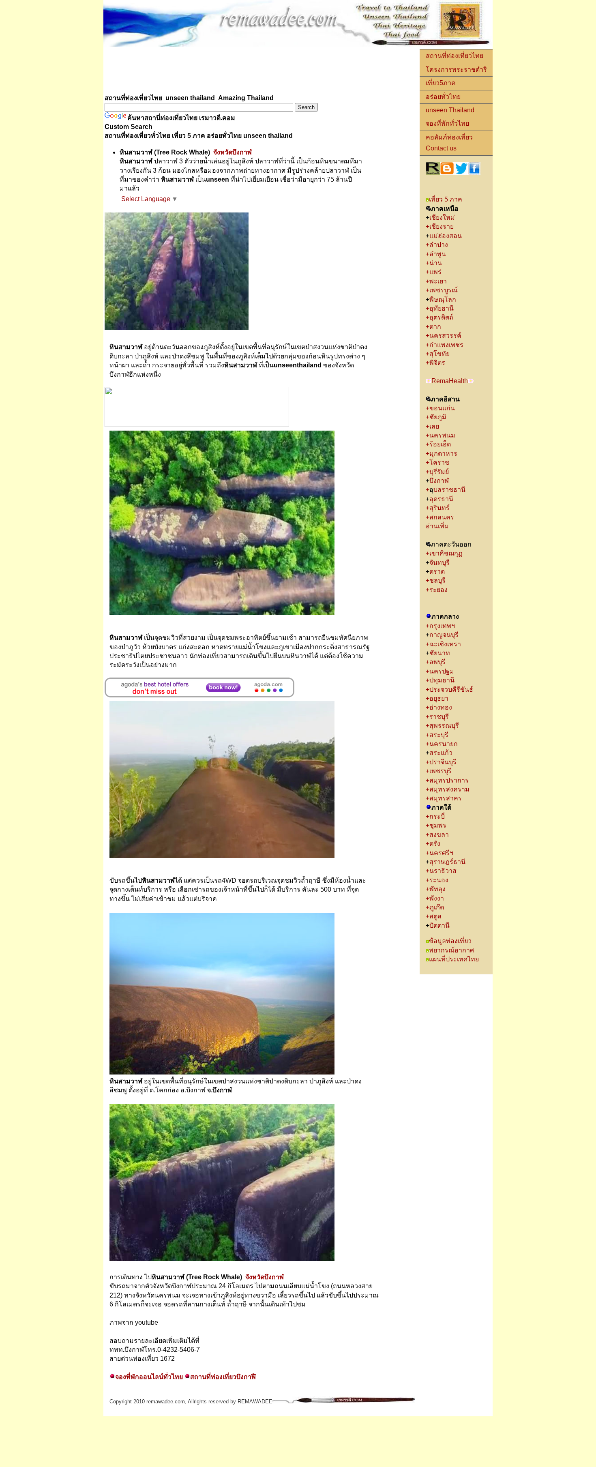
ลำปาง (438, 244)
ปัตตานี (440, 925)
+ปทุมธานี (440, 680)
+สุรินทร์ (438, 507)
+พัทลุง (436, 889)
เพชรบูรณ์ (443, 290)
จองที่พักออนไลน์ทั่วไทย (149, 1376)
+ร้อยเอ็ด (438, 444)
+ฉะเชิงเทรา (443, 644)
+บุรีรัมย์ (438, 471)
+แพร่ (434, 271)
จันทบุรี (439, 562)
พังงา (436, 898)
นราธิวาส (443, 870)
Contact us (441, 148)
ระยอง (438, 589)
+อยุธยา (437, 698)
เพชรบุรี (440, 771)
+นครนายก (442, 743)
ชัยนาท (439, 653)
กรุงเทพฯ (442, 625)
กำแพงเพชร (446, 344)
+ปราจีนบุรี (441, 762)
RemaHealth (449, 380)
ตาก (435, 326)
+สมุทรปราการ (447, 780)
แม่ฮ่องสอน (446, 235)
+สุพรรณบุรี (442, 725)
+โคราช (437, 462)
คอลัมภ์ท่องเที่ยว (449, 137)
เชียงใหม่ (442, 217)
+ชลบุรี (436, 580)
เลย (434, 426)
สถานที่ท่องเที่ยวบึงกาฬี (223, 1376)
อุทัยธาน (441, 308)
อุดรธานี (441, 498)
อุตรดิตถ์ (441, 317)
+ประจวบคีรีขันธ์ (449, 689)
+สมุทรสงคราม (448, 789)
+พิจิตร (435, 362)
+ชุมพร (436, 825)
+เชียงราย (440, 226)
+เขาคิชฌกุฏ (444, 553)
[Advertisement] (251, 71)
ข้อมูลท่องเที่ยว (450, 940)
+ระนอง (437, 880)
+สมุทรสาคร (444, 798)
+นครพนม (440, 435)
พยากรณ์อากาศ (451, 950)
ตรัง (435, 843)
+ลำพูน (436, 254)
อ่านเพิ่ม (438, 526)
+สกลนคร (441, 517)
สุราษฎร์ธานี (447, 861)
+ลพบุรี (437, 661)
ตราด (437, 571)
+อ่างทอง (439, 707)
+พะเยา (436, 281)
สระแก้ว (440, 752)
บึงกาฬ (439, 480)
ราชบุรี (439, 716)
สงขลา (439, 834)
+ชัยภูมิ (436, 417)
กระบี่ (437, 816)
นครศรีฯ (441, 852)
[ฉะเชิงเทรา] (463, 644)
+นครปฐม (440, 671)
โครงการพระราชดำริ (456, 69)
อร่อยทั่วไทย (443, 96)
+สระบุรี (437, 734)
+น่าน (434, 263)
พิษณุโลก (442, 299)
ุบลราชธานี (449, 489)
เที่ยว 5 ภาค (445, 199)
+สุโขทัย (438, 353)
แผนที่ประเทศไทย (454, 959)
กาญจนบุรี (444, 634)
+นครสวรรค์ (444, 335)
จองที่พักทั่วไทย (447, 123)
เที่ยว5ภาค (441, 82)
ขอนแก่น (442, 408)
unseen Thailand (450, 110)
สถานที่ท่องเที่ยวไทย (454, 55)
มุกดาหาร (443, 453)
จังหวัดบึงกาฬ (232, 152)
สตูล (435, 916)
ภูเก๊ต (436, 907)
